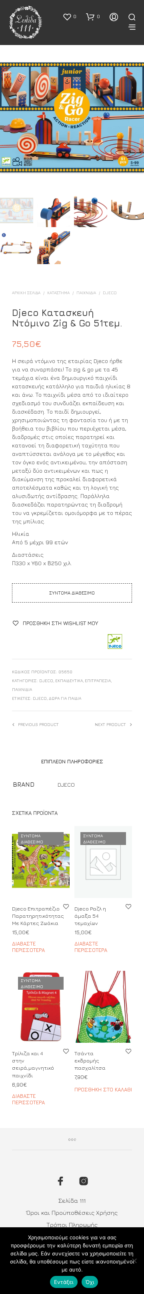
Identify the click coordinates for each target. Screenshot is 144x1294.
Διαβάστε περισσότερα (28, 947)
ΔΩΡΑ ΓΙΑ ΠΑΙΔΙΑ (65, 698)
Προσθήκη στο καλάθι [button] (103, 1089)
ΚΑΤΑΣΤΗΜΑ (58, 292)
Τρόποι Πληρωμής (72, 1224)
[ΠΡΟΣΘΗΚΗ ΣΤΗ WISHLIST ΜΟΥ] (66, 906)
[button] (69, 16)
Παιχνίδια (86, 292)
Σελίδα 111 (72, 1200)
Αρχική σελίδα (26, 292)
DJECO (110, 292)
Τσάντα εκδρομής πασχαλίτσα (90, 1060)
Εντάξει (64, 1282)
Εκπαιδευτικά (69, 680)
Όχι (90, 1282)
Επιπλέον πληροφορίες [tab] (72, 761)
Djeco (40, 698)
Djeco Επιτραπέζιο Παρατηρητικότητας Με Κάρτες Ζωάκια (38, 915)
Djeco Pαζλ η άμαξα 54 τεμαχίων (90, 915)
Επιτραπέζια (98, 680)
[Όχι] (134, 1261)
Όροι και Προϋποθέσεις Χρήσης (72, 1212)
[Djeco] (114, 641)
